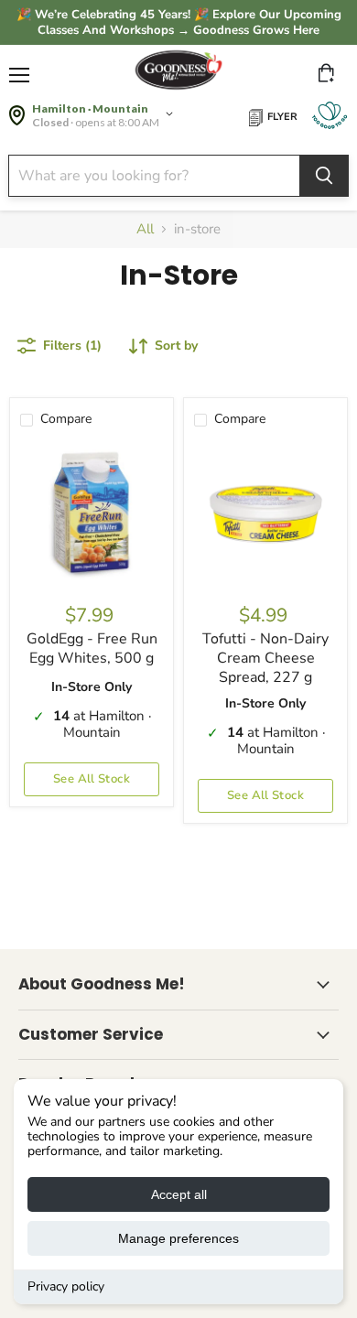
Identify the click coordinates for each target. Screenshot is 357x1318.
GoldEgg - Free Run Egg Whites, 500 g (92, 648)
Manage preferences (178, 1238)
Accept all (179, 1194)
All (145, 229)
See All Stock (91, 779)
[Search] (324, 176)
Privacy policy (65, 1286)
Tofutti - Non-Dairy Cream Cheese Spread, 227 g (265, 658)
